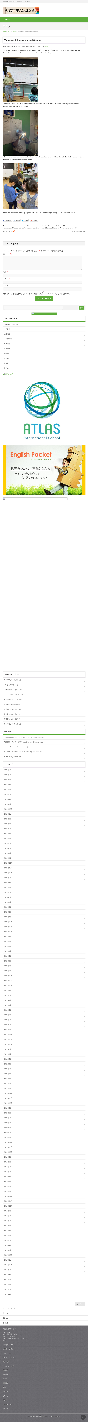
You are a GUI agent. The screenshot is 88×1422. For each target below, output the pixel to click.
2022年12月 (8, 976)
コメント (7, 254)
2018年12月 (8, 1196)
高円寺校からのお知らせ (13, 724)
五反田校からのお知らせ (13, 699)
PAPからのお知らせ (11, 685)
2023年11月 (8, 927)
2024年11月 (8, 868)
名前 (5, 272)
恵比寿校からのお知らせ (13, 709)
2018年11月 (8, 1201)
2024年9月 (8, 878)
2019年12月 (8, 1142)
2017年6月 (8, 1284)
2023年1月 (8, 971)
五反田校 (7, 344)
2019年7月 (8, 1167)
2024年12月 (8, 863)
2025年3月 (8, 848)
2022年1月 (8, 1029)
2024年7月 (8, 887)
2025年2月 (8, 853)
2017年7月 (8, 1279)
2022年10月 (8, 985)
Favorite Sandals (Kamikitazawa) (16, 747)
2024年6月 (8, 892)
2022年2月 (8, 1025)
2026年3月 (8, 794)
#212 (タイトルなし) (9, 1345)
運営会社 (5, 1318)
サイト (5, 285)
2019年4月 (8, 1177)
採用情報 (5, 1323)
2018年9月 (8, 1211)
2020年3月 (8, 1128)
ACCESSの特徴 (8, 1349)
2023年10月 (8, 932)
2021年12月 (8, 1034)
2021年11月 (8, 1039)
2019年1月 (8, 1191)
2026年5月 (8, 784)
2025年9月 (8, 819)
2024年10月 (8, 873)
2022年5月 (8, 1010)
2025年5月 (8, 838)
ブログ (5, 1400)
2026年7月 (8, 775)
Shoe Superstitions (78, 231)
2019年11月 (8, 1147)
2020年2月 (8, 1132)
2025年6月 (8, 833)
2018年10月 (8, 1206)
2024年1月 (8, 917)
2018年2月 (8, 1245)
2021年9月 (8, 1049)
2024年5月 (8, 897)
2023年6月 (8, 951)
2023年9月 (8, 936)
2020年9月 (8, 1108)
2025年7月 (8, 829)
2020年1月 (8, 1137)
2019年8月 (8, 1162)
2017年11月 (8, 1260)
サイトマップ (7, 1313)
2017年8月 (8, 1275)
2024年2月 (8, 912)
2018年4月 (8, 1235)
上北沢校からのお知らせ (13, 690)
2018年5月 (8, 1230)
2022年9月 (8, 990)
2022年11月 (8, 980)
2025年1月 (8, 858)
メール (6, 279)
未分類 (6, 353)
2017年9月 (8, 1270)
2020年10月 (8, 1103)
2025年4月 (8, 843)
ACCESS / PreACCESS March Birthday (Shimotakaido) (24, 742)
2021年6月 (8, 1064)
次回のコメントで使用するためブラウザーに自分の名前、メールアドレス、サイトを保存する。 (37, 294)
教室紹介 (5, 1370)
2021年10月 (8, 1044)
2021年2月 (8, 1083)
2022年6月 (8, 1005)
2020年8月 (8, 1113)
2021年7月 (8, 1059)
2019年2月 (8, 1186)
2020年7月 (8, 1118)
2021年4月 (8, 1074)
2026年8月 (8, 770)
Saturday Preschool (11, 324)
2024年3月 (8, 907)
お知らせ (5, 1396)
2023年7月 (8, 946)
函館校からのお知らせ (12, 704)
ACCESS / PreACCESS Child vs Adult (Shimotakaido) (23, 752)
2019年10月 (8, 1152)
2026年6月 (8, 780)
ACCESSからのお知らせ (13, 680)
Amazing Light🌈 (9, 231)
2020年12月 (8, 1093)
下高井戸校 (8, 339)
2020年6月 (8, 1123)
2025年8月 (8, 824)
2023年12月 (8, 922)
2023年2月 (8, 966)
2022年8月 (8, 995)
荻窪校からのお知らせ (12, 719)
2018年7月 (8, 1221)
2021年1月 (8, 1088)
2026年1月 (8, 804)
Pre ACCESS (7, 1353)
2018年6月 (8, 1226)
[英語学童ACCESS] (21, 11)
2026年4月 (8, 789)
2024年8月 (8, 883)
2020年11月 (8, 1098)
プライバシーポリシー (9, 1308)
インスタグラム (7, 1404)
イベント (7, 329)
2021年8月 (8, 1054)
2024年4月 (8, 902)
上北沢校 (7, 334)
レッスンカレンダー (9, 1366)
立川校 (6, 358)
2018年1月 (8, 1250)
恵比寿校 (7, 349)
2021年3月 (8, 1078)
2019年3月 (8, 1181)
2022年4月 (8, 1015)
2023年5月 (8, 956)
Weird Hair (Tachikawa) (12, 757)
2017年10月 (8, 1265)
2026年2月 (8, 799)
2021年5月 (8, 1069)
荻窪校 (46, 46)
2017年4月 (8, 1294)
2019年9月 (8, 1157)
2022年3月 (8, 1020)
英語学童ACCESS (41, 1416)
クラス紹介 (6, 1362)
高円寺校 (7, 368)
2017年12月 (8, 1255)
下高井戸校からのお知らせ (13, 694)
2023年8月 (8, 941)
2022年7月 (8, 1000)
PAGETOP (80, 1304)
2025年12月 (8, 809)
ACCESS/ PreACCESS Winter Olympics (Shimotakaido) (24, 737)
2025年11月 (8, 814)
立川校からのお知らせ (12, 714)
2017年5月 (8, 1289)
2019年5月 (8, 1172)
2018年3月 (8, 1240)
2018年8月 (8, 1216)
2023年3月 (8, 961)
